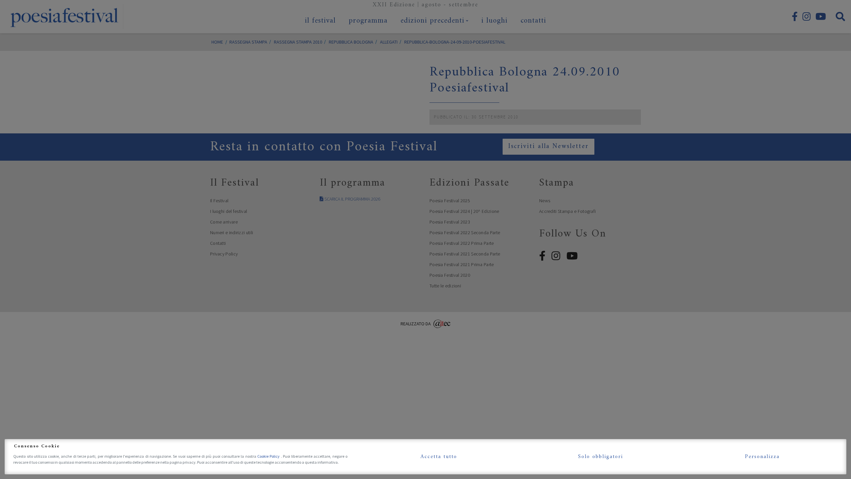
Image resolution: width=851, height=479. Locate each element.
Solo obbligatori (600, 456)
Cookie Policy (269, 456)
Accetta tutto (439, 456)
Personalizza (762, 456)
